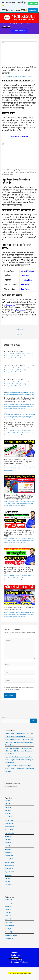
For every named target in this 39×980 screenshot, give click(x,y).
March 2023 (8, 852)
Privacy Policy (16, 960)
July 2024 (7, 804)
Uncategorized (8, 358)
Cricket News (9, 916)
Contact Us (15, 955)
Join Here (25, 284)
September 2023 (9, 833)
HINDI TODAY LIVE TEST (14, 351)
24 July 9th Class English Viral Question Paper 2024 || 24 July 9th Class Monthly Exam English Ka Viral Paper (19, 760)
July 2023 (7, 839)
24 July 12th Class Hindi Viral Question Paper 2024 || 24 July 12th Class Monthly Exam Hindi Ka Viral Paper (18, 751)
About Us (14, 952)
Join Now (33, 3)
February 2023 (9, 856)
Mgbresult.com (19, 309)
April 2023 (8, 849)
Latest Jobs (31, 354)
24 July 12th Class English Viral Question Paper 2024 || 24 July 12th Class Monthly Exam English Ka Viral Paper (19, 742)
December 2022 (9, 862)
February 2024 (9, 820)
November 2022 (9, 865)
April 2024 (8, 814)
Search (4, 717)
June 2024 (8, 807)
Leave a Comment (7, 76)
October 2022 (9, 869)
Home (4, 24)
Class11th (12, 406)
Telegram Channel (19, 136)
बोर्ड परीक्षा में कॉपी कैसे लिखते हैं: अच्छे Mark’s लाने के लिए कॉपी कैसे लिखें (19, 608)
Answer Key (24, 354)
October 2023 (9, 830)
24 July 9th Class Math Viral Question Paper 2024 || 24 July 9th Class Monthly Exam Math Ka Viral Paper (19, 768)
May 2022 (7, 882)
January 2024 (9, 823)
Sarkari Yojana (21, 24)
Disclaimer (15, 957)
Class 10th (17, 404)
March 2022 (8, 885)
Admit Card (6, 26)
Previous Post (19, 329)
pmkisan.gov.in (9, 304)
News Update (15, 356)
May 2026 (7, 801)
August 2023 (8, 836)
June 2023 (8, 843)
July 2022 (7, 878)
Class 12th (7, 406)
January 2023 (9, 859)
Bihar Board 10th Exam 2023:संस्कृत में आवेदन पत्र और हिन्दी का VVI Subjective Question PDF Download (18, 461)
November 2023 (9, 827)
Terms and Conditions (19, 962)
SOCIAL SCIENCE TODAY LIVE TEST (19, 365)
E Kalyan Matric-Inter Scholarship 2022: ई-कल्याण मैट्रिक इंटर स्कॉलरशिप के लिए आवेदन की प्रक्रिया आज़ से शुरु (19, 400)
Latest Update (11, 24)
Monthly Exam (8, 356)
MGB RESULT (23, 16)
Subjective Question (11, 935)
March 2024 (8, 817)
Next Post (19, 334)
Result (28, 24)
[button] (19, 31)
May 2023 (7, 846)
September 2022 (9, 872)
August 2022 (8, 875)
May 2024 (7, 810)
